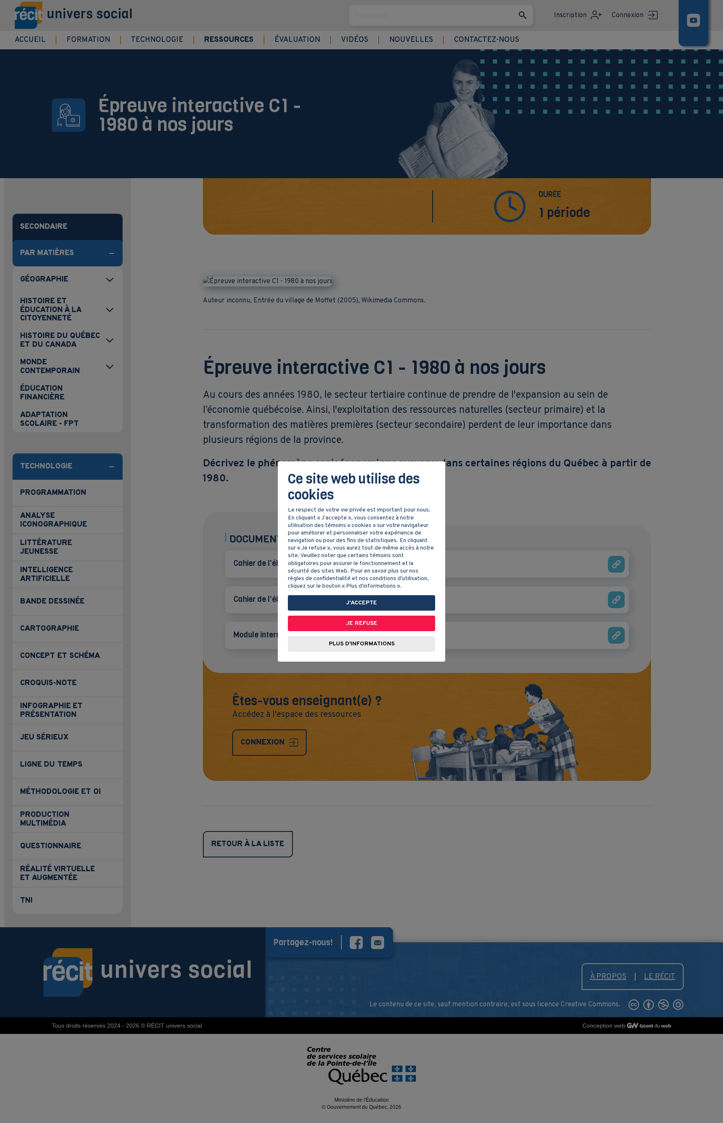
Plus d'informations (362, 643)
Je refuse (361, 623)
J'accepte (361, 602)
